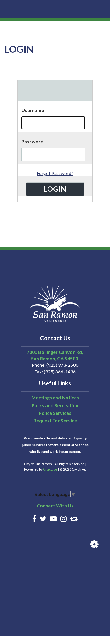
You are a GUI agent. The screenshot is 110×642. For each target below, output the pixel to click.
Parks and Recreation (55, 405)
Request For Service (55, 420)
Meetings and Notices (55, 397)
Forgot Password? (55, 173)
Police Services (55, 413)
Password (32, 141)
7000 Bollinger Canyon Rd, (55, 352)
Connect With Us (55, 505)
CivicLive (50, 469)
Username (32, 110)
